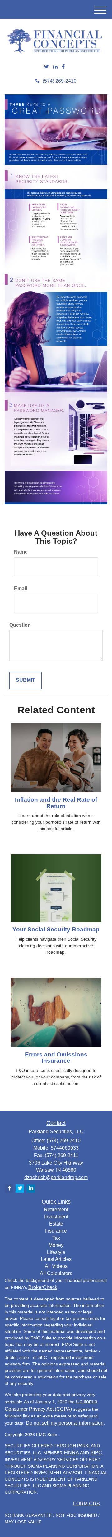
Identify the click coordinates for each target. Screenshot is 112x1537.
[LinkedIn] (55, 67)
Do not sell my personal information (65, 1423)
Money (56, 1245)
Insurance (56, 1231)
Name (21, 552)
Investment (56, 1216)
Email (20, 588)
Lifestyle (56, 1252)
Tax (56, 1238)
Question (20, 625)
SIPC (96, 1452)
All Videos (56, 1266)
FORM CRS (86, 1503)
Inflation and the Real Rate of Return (56, 802)
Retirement (56, 1209)
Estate (56, 1223)
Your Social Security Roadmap (56, 929)
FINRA (71, 1452)
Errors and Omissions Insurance (56, 1057)
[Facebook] (63, 67)
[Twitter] (46, 67)
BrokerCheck (42, 1287)
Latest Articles (56, 1259)
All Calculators (56, 1273)
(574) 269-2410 (60, 81)
